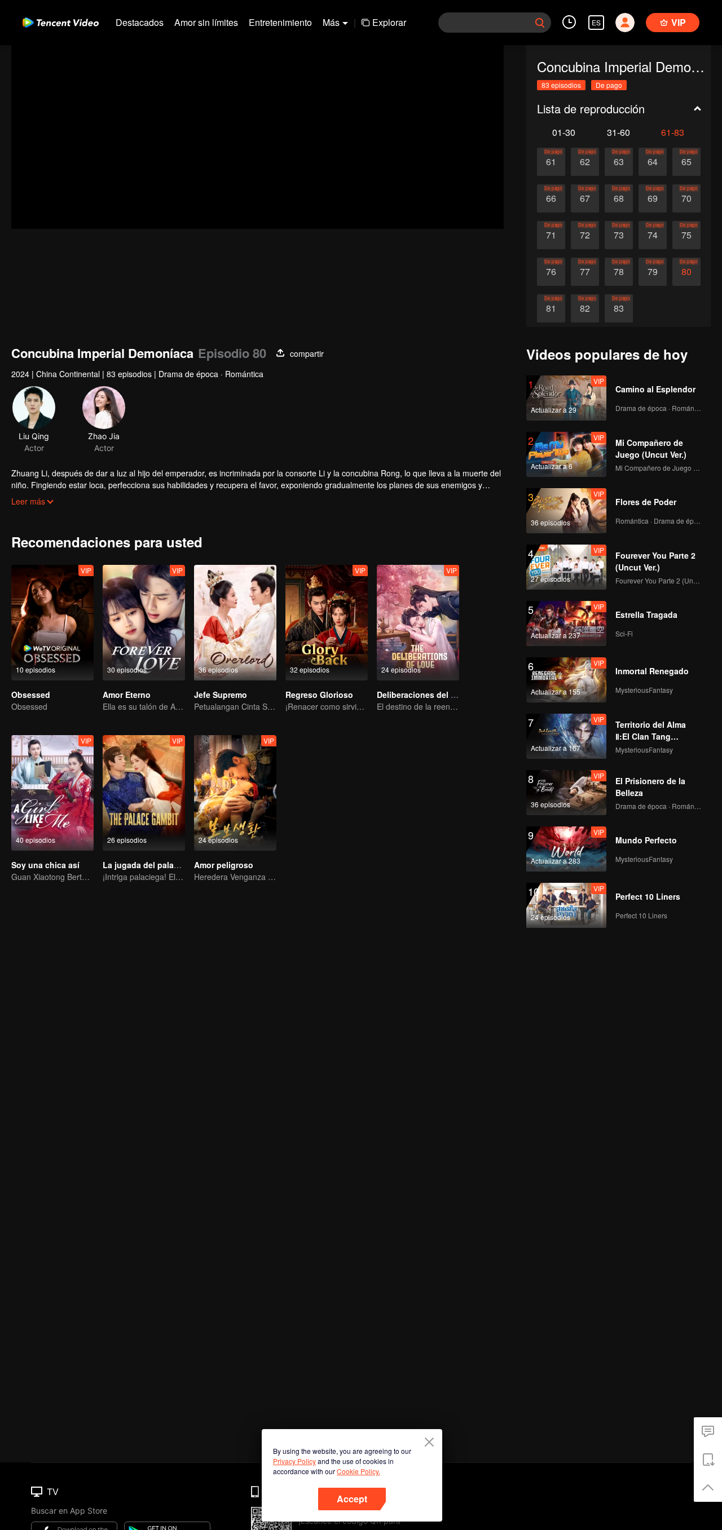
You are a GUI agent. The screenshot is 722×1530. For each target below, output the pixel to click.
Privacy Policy (294, 1461)
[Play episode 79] (653, 272)
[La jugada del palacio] (144, 793)
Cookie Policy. (358, 1471)
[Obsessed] (52, 622)
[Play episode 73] (619, 235)
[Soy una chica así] (52, 793)
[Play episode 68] (619, 198)
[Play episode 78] (619, 272)
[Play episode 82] (585, 308)
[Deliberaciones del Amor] (418, 622)
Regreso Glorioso (319, 694)
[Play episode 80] (686, 272)
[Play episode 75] (686, 235)
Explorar (389, 22)
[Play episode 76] (551, 272)
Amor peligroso (223, 864)
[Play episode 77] (585, 272)
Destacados (140, 22)
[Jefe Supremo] (235, 622)
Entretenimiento (280, 22)
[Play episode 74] (653, 235)
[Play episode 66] (551, 198)
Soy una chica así (45, 864)
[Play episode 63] (619, 162)
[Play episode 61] (551, 162)
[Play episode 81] (551, 308)
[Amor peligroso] (235, 793)
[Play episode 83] (619, 308)
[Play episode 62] (585, 162)
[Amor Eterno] (144, 622)
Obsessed (30, 694)
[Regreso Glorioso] (326, 622)
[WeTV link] (61, 23)
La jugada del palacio (144, 864)
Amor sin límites (206, 22)
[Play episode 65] (686, 162)
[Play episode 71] (551, 235)
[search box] (540, 22)
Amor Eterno (127, 694)
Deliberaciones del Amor (424, 694)
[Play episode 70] (686, 198)
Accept (352, 1498)
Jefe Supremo (220, 694)
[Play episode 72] (585, 235)
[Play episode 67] (585, 198)
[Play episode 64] (653, 162)
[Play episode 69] (653, 198)
